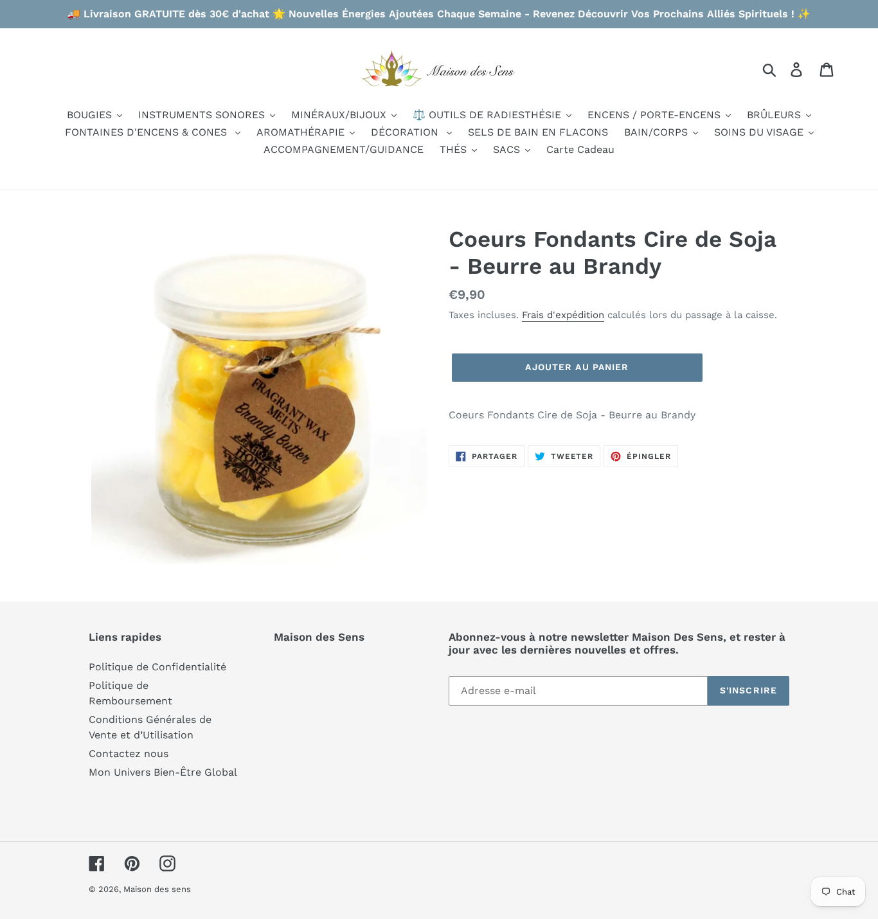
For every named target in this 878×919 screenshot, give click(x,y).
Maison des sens (157, 889)
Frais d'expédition (563, 315)
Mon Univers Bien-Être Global (163, 772)
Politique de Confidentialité (157, 667)
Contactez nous (128, 753)
